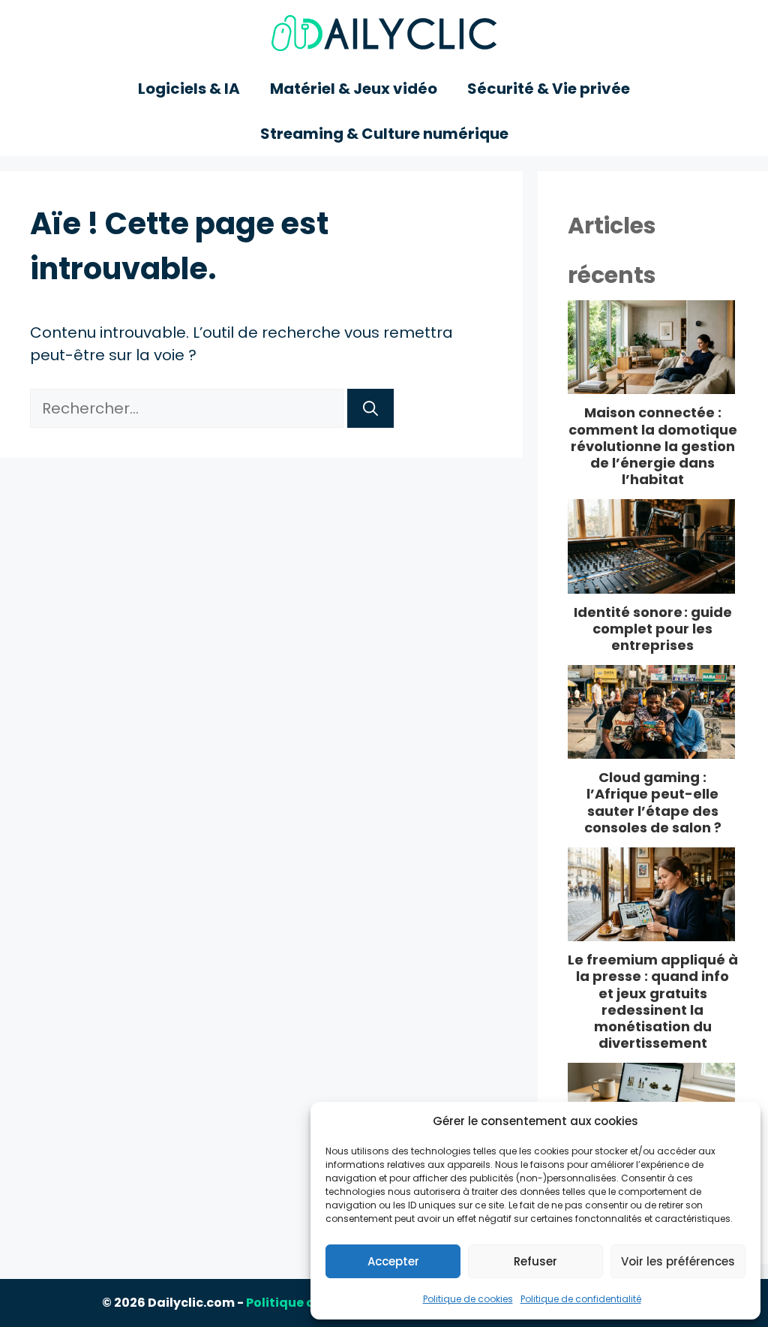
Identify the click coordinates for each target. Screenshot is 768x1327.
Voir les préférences (678, 1261)
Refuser (535, 1261)
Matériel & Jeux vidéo (353, 88)
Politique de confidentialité (580, 1298)
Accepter (393, 1261)
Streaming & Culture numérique (384, 133)
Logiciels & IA (189, 88)
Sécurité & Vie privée (548, 88)
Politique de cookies (468, 1298)
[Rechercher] (370, 408)
